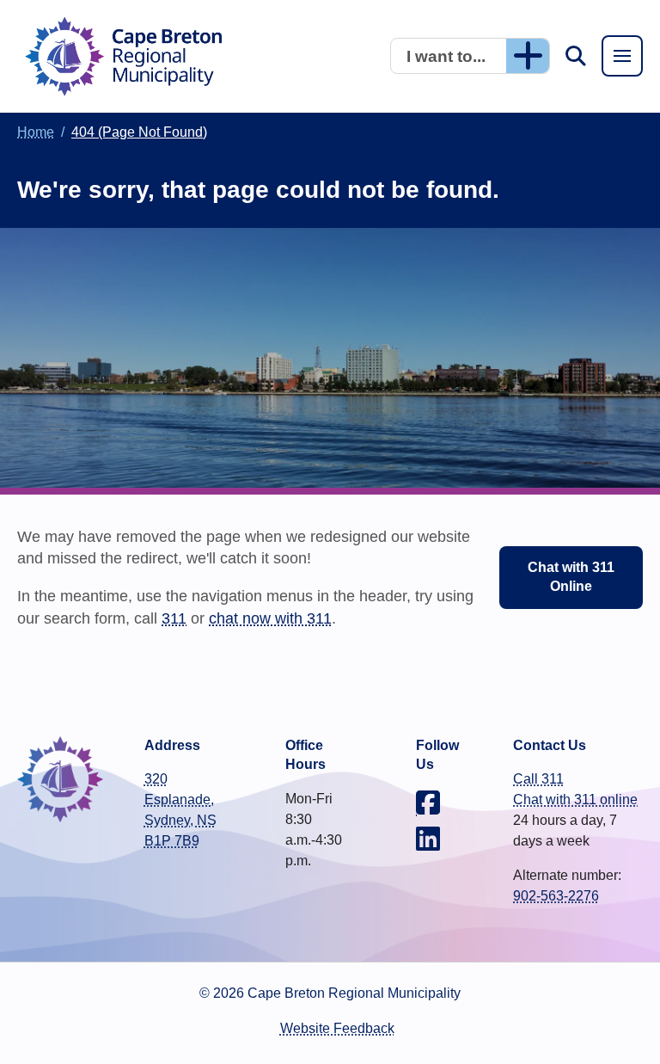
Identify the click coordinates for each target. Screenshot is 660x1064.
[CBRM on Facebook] (428, 802)
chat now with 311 (270, 618)
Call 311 (538, 779)
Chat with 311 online (575, 799)
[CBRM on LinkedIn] (428, 838)
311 (174, 618)
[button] (470, 56)
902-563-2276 (556, 896)
